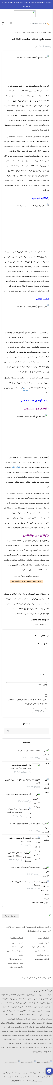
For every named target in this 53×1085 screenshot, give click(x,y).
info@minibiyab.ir (34, 931)
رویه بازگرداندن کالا (15, 959)
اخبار (44, 32)
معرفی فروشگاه (43, 955)
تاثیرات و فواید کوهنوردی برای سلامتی (25, 823)
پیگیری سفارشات (16, 967)
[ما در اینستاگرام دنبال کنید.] (46, 984)
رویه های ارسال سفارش (40, 947)
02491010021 (10, 927)
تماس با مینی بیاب (15, 963)
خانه (49, 32)
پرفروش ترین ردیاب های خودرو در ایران (14, 810)
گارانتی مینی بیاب (42, 959)
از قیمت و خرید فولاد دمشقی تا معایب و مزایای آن (24, 883)
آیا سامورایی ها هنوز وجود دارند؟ (18, 794)
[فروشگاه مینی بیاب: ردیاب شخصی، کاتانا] (25, 13)
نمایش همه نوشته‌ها (40, 902)
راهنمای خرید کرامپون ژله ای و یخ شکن (25, 867)
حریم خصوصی (17, 943)
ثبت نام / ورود (10, 23)
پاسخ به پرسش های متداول (15, 953)
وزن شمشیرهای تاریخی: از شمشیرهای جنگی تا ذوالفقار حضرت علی (20, 768)
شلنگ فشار (15, 467)
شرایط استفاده (17, 947)
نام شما (44, 675)
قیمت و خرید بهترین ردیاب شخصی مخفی (20, 840)
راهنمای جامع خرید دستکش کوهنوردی (14, 854)
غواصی (25, 388)
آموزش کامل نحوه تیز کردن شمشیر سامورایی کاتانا (22, 781)
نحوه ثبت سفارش (42, 951)
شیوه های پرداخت (42, 943)
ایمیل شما (43, 684)
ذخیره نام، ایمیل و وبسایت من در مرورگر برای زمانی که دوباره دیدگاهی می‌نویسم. (27, 701)
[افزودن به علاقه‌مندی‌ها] (36, 47)
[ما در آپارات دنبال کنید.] (41, 984)
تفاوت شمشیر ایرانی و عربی (29, 750)
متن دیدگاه (42, 644)
